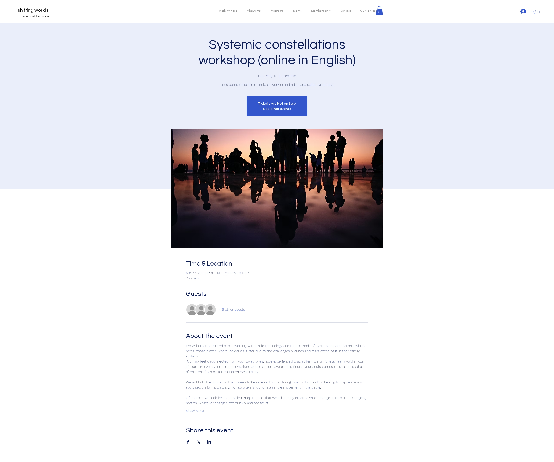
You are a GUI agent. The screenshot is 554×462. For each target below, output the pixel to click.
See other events (277, 108)
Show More (195, 411)
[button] (379, 10)
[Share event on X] (198, 442)
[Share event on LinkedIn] (209, 442)
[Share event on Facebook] (188, 442)
